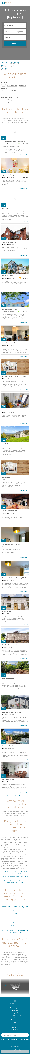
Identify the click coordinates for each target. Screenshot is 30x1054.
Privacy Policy (15, 1013)
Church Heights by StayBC (10, 510)
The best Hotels (15, 917)
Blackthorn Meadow (8, 746)
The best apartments (15, 911)
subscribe (24, 1035)
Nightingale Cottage (8, 175)
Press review (15, 1020)
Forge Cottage (6, 611)
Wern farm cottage (8, 779)
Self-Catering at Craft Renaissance (13, 645)
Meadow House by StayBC (10, 242)
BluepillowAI (15, 1030)
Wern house (6, 208)
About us (15, 1010)
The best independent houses (15, 920)
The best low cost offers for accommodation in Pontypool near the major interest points (15, 930)
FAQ (15, 1017)
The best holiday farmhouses (15, 923)
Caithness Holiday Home (9, 309)
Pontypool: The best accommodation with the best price (15, 872)
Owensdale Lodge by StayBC (11, 544)
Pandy (4, 985)
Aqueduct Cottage (8, 275)
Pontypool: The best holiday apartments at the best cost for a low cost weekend (15, 877)
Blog (15, 1022)
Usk (3, 988)
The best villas (15, 926)
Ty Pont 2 (5, 410)
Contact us (15, 1027)
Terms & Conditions (15, 1015)
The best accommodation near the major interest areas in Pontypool (15, 907)
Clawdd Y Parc (6, 477)
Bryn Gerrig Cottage (8, 678)
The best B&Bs (15, 914)
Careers (15, 1025)
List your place (15, 1008)
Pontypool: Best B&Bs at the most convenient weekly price (15, 882)
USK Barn (5, 443)
